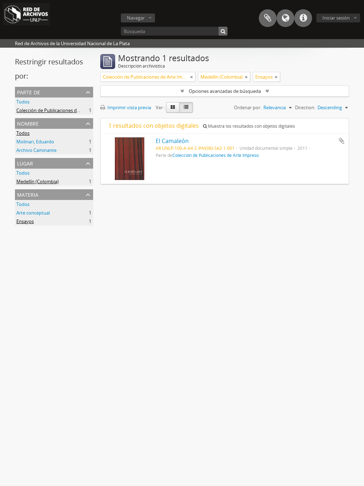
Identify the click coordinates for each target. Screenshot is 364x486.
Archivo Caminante (36, 150)
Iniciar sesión (336, 18)
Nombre (28, 123)
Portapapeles (268, 18)
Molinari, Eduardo (35, 141)
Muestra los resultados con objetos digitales (251, 126)
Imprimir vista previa (128, 107)
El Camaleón (172, 141)
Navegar (136, 18)
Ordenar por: (247, 107)
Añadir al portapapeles (341, 140)
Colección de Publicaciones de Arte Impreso (62, 110)
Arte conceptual (33, 213)
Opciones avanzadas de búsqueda (225, 91)
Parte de (28, 91)
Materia (27, 194)
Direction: (305, 107)
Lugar (25, 163)
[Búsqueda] (223, 31)
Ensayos (25, 221)
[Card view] (173, 107)
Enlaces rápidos (303, 18)
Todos (23, 102)
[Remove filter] (191, 76)
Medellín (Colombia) (37, 181)
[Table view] (186, 107)
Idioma (285, 18)
